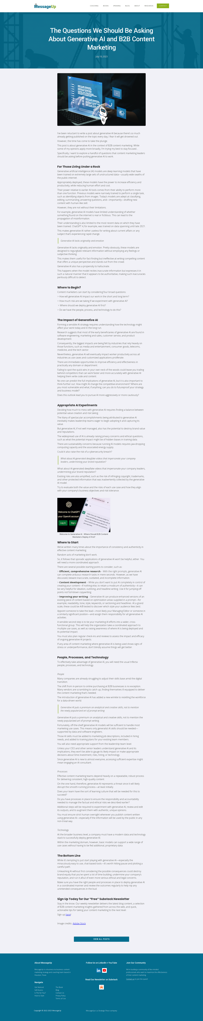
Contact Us (60, 993)
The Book (59, 987)
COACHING (94, 6)
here (68, 914)
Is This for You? (40, 993)
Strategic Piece (103, 1011)
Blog (57, 990)
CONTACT (163, 6)
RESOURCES (149, 6)
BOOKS (106, 6)
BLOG (127, 6)
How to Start (39, 996)
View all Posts (101, 939)
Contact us (130, 979)
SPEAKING (117, 6)
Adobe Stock (79, 923)
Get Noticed (39, 987)
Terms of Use (61, 998)
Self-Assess (39, 990)
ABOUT (137, 6)
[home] (45, 6)
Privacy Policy (60, 996)
